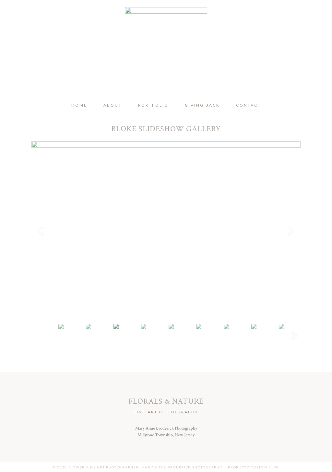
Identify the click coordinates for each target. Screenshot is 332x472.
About (112, 105)
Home (79, 105)
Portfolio (153, 105)
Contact (248, 105)
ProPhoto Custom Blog (253, 467)
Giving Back (202, 105)
